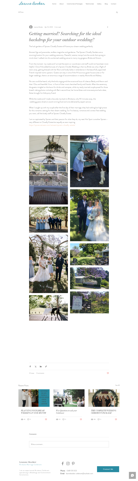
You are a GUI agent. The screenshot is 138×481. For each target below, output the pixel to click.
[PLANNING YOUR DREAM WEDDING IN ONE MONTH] (34, 398)
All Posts (21, 12)
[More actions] (107, 27)
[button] (117, 12)
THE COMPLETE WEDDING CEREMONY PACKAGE (103, 411)
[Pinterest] (73, 463)
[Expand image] (48, 169)
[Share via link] (46, 366)
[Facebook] (62, 463)
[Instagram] (68, 463)
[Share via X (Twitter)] (35, 366)
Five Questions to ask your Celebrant (66, 411)
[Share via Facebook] (30, 366)
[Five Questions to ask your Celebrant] (69, 398)
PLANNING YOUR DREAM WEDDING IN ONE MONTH (33, 411)
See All (117, 385)
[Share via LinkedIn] (41, 366)
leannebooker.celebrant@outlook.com (79, 473)
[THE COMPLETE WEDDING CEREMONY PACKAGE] (104, 398)
